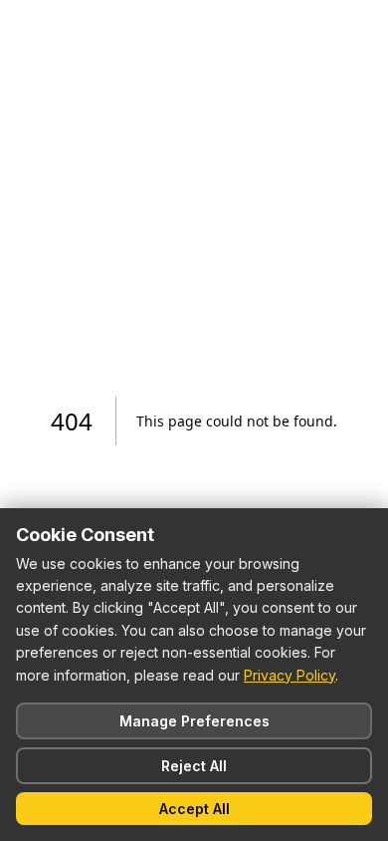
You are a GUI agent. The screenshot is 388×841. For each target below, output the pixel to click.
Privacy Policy (289, 675)
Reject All (194, 765)
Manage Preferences (194, 720)
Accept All (194, 808)
